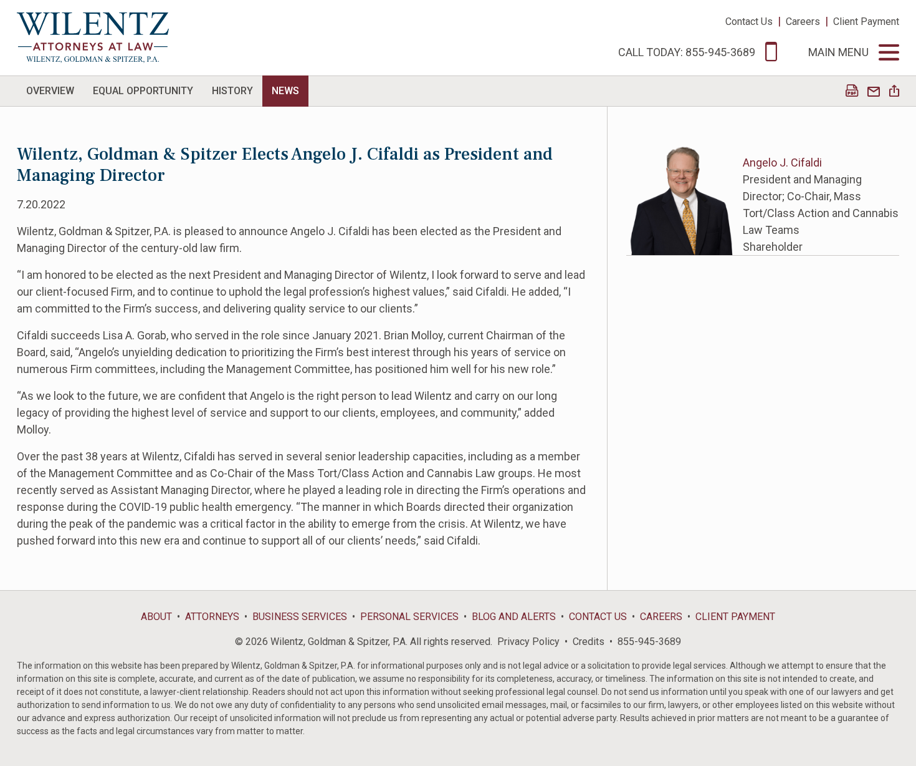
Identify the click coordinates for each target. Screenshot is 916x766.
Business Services (299, 617)
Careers (803, 21)
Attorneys (212, 617)
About (156, 617)
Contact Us (749, 21)
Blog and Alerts (514, 617)
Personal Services (409, 617)
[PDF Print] (852, 92)
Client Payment (866, 21)
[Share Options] (894, 92)
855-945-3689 (649, 641)
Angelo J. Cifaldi (782, 162)
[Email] (873, 92)
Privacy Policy (528, 641)
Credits (588, 641)
